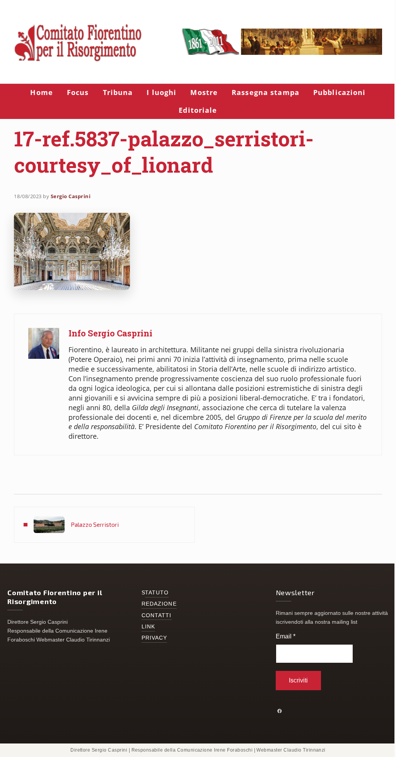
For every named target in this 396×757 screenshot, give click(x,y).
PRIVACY (154, 638)
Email (285, 636)
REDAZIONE (159, 604)
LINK (148, 627)
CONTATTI (157, 615)
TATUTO (157, 593)
